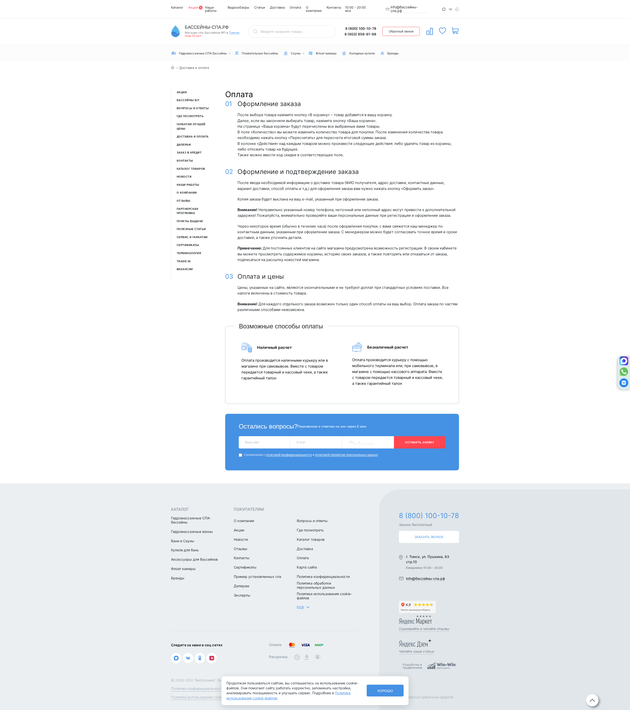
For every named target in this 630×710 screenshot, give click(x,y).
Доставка (277, 7)
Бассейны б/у (188, 100)
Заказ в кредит (189, 152)
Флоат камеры (183, 569)
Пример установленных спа (257, 577)
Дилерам (184, 144)
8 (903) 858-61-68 (360, 34)
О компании (314, 9)
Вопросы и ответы (193, 108)
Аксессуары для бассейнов (194, 559)
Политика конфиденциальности (323, 577)
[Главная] (172, 68)
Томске (234, 32)
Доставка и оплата (192, 136)
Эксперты (242, 595)
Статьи (259, 7)
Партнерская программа (187, 211)
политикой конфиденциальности (289, 455)
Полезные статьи (191, 229)
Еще (300, 607)
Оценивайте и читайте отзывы (424, 629)
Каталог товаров (191, 168)
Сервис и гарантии (192, 237)
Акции (193, 7)
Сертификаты (188, 245)
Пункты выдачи (190, 221)
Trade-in (184, 261)
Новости (184, 176)
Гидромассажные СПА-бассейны (191, 520)
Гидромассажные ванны (192, 532)
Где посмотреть (190, 116)
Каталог (177, 7)
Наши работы (211, 9)
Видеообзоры (238, 7)
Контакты (334, 7)
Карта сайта (307, 567)
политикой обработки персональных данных (346, 455)
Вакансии (185, 269)
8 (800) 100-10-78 (360, 28)
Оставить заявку (419, 442)
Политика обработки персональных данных (316, 585)
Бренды (177, 578)
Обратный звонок (401, 31)
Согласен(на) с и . (311, 455)
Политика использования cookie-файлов (324, 596)
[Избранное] (442, 30)
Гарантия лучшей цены (191, 126)
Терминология (189, 253)
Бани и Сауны (182, 541)
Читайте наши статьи (416, 651)
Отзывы (183, 200)
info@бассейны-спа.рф (404, 9)
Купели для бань (185, 550)
